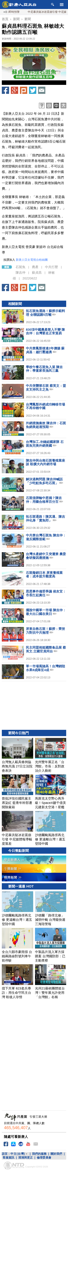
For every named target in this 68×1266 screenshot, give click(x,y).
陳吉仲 (20, 272)
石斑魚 (20, 267)
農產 (35, 267)
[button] (34, 63)
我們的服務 (39, 1153)
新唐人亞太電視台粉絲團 (32, 259)
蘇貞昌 (37, 272)
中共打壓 (51, 267)
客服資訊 (8, 1157)
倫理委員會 (44, 1157)
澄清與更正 (25, 1157)
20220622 (29, 278)
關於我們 (56, 1153)
